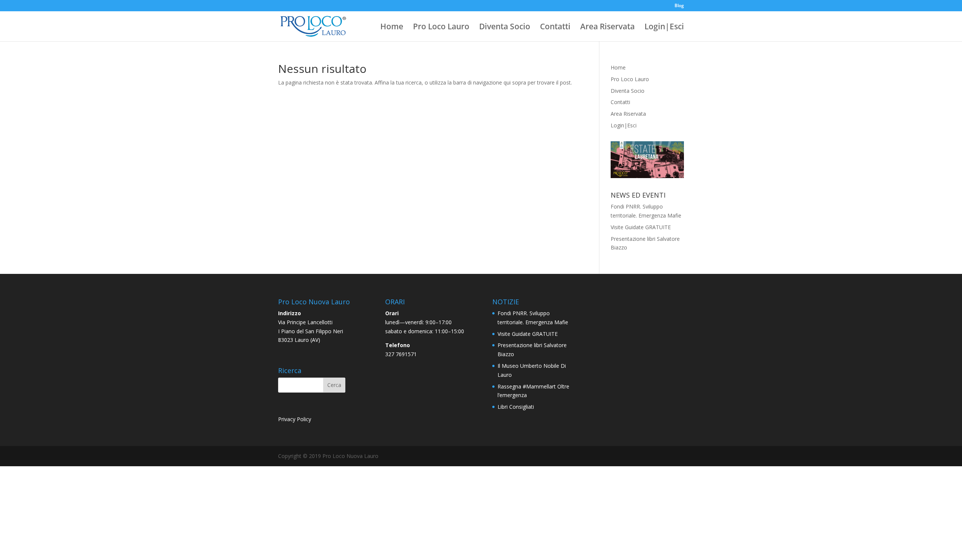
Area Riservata (607, 28)
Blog (679, 6)
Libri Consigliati (516, 406)
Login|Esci (664, 28)
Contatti (555, 28)
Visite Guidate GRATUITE (641, 227)
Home (391, 28)
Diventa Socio (504, 28)
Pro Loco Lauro (441, 28)
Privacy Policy (294, 419)
